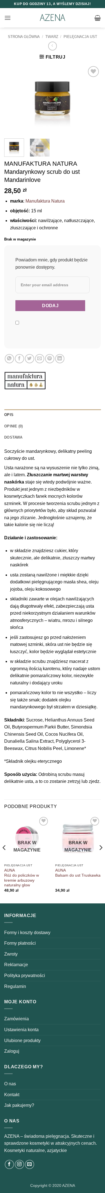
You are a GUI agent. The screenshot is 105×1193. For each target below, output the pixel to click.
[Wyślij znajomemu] (39, 358)
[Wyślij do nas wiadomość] (29, 1164)
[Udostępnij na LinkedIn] (59, 358)
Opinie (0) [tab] (13, 426)
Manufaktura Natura (45, 201)
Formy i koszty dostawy (27, 932)
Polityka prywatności (24, 975)
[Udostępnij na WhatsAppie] (9, 358)
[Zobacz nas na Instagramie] (19, 1164)
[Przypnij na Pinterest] (49, 358)
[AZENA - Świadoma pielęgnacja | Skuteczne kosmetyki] (52, 18)
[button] (7, 18)
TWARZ (51, 37)
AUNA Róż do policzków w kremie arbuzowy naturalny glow (21, 877)
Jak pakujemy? (19, 1105)
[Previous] (13, 99)
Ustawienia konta (21, 1029)
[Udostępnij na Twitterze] (29, 358)
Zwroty (11, 954)
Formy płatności (20, 943)
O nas (10, 1083)
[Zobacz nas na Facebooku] (9, 1164)
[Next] (92, 99)
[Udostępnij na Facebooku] (19, 358)
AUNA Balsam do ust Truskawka (78, 872)
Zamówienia (16, 1018)
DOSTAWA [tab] (13, 437)
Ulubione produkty (22, 1040)
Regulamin (15, 986)
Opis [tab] (8, 415)
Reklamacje (16, 964)
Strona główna (24, 37)
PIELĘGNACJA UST (80, 37)
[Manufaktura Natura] (25, 380)
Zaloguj (11, 1051)
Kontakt (11, 1094)
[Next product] (52, 46)
